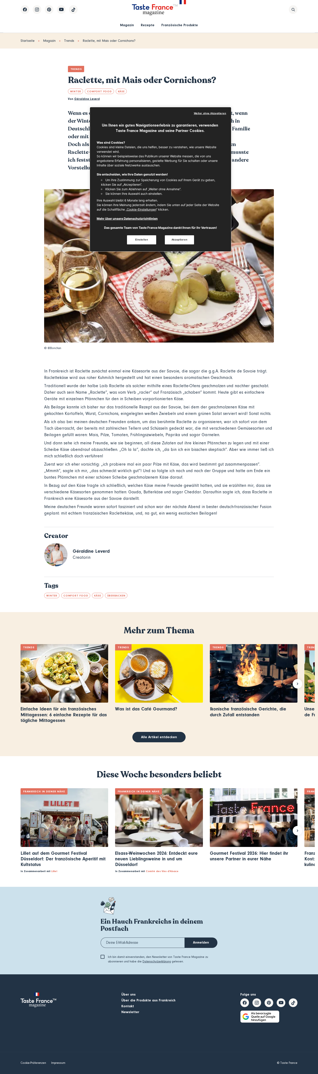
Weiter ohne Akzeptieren (210, 113)
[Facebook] (25, 9)
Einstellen (141, 239)
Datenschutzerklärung (157, 961)
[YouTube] (61, 9)
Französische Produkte (179, 25)
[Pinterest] (49, 9)
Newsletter (130, 1012)
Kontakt (127, 1006)
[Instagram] (37, 9)
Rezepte (147, 25)
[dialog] (160, 179)
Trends (69, 41)
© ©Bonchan (52, 348)
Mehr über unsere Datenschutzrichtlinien (127, 218)
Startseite (28, 41)
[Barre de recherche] (293, 9)
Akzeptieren (179, 239)
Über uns (128, 994)
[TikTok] (73, 9)
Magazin (127, 25)
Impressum (58, 1063)
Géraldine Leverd (87, 99)
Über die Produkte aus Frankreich (148, 1000)
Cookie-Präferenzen (33, 1063)
